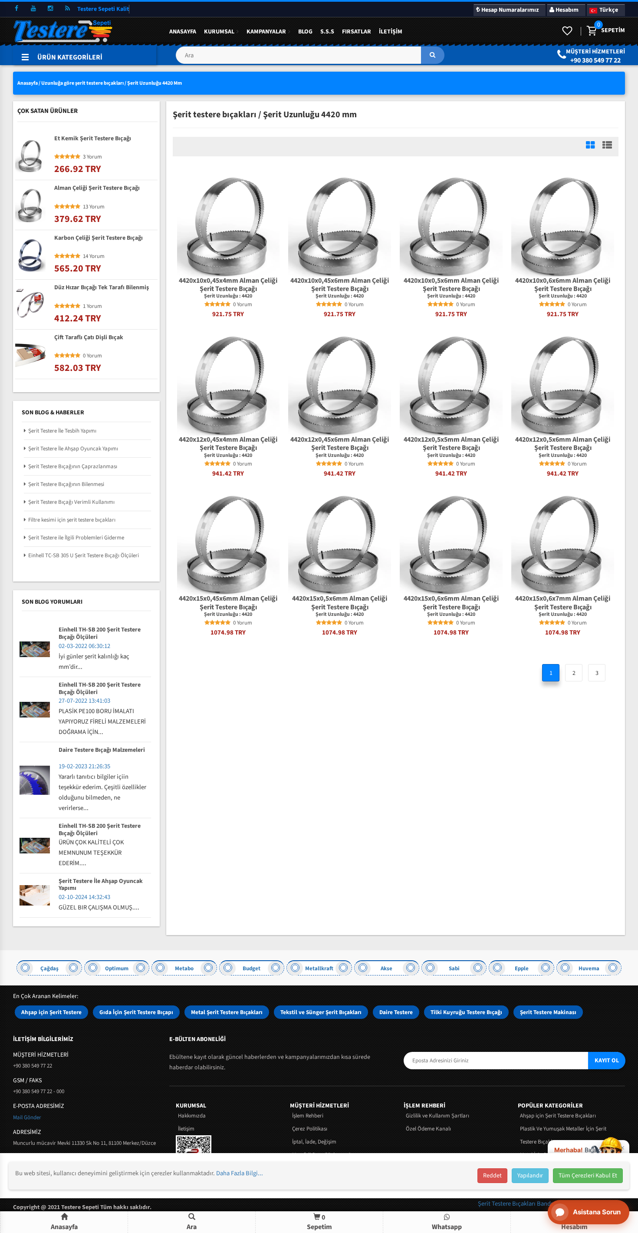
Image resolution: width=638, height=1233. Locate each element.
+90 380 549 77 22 (595, 60)
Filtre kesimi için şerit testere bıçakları (71, 520)
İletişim (390, 31)
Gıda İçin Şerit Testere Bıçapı (136, 1012)
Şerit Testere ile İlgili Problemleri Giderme (76, 538)
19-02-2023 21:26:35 (84, 766)
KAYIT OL (607, 1060)
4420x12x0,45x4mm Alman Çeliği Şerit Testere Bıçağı (228, 444)
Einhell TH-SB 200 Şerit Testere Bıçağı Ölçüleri (100, 633)
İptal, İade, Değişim (314, 1142)
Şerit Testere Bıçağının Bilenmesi (66, 484)
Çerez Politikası (309, 1129)
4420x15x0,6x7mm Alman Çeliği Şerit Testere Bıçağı (562, 603)
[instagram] (50, 9)
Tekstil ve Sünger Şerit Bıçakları (321, 1012)
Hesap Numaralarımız (509, 10)
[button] (310, 58)
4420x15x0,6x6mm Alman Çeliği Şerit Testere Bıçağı (451, 603)
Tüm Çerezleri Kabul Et (588, 1175)
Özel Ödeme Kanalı (428, 1129)
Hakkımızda (192, 1116)
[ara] (432, 55)
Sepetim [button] (319, 1222)
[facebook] (16, 9)
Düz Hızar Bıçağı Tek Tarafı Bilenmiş (101, 288)
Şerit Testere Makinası (548, 1012)
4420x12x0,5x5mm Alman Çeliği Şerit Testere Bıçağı (451, 444)
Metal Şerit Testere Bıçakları (227, 1012)
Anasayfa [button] (64, 1227)
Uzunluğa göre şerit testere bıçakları (82, 83)
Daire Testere (396, 1012)
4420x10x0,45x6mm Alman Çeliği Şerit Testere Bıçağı (339, 285)
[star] (207, 304)
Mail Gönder (27, 1117)
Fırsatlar (356, 31)
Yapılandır (530, 1175)
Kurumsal (219, 31)
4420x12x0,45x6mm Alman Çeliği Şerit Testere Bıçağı (339, 444)
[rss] (67, 9)
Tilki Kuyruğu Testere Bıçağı (466, 1012)
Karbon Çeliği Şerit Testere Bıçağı (98, 238)
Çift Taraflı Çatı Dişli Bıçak (88, 338)
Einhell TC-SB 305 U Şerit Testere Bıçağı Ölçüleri (83, 555)
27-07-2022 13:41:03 (84, 700)
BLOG (305, 31)
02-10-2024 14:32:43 (84, 897)
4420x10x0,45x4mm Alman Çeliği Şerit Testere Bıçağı (228, 285)
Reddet (492, 1175)
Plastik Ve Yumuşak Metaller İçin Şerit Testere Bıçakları (563, 1135)
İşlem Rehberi (307, 1116)
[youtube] (33, 9)
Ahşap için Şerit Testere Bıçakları (558, 1116)
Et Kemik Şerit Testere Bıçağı (92, 139)
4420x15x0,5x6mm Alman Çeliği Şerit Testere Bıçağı (339, 603)
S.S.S (327, 31)
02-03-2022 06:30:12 (84, 646)
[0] (591, 31)
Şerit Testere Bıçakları (507, 1203)
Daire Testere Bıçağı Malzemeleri (102, 750)
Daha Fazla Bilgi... (239, 1173)
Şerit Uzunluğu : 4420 (228, 296)
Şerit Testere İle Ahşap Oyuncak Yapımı (73, 449)
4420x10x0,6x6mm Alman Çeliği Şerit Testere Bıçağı (562, 285)
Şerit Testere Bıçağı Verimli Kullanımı (71, 502)
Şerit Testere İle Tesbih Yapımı (62, 431)
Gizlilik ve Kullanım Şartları (437, 1116)
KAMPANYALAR (266, 31)
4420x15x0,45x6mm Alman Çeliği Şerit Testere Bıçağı (228, 603)
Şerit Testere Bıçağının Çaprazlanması (72, 466)
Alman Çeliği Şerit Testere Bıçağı (97, 188)
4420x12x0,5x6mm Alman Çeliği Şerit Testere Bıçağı (562, 444)
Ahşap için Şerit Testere (51, 1012)
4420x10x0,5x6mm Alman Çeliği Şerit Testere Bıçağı (451, 285)
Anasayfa (182, 31)
